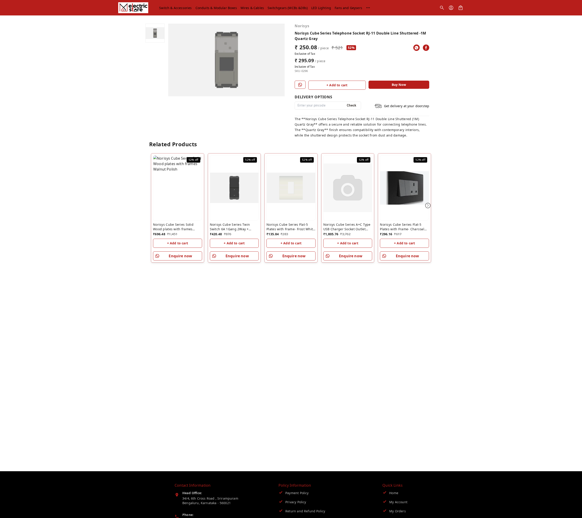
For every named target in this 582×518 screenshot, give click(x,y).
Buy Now (399, 84)
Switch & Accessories (175, 8)
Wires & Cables (252, 8)
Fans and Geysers (348, 8)
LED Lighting (321, 8)
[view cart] (460, 8)
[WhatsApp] (416, 48)
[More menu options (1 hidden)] (368, 7)
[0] (460, 8)
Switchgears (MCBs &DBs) (288, 8)
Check (351, 105)
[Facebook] (426, 48)
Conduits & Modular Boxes (216, 8)
